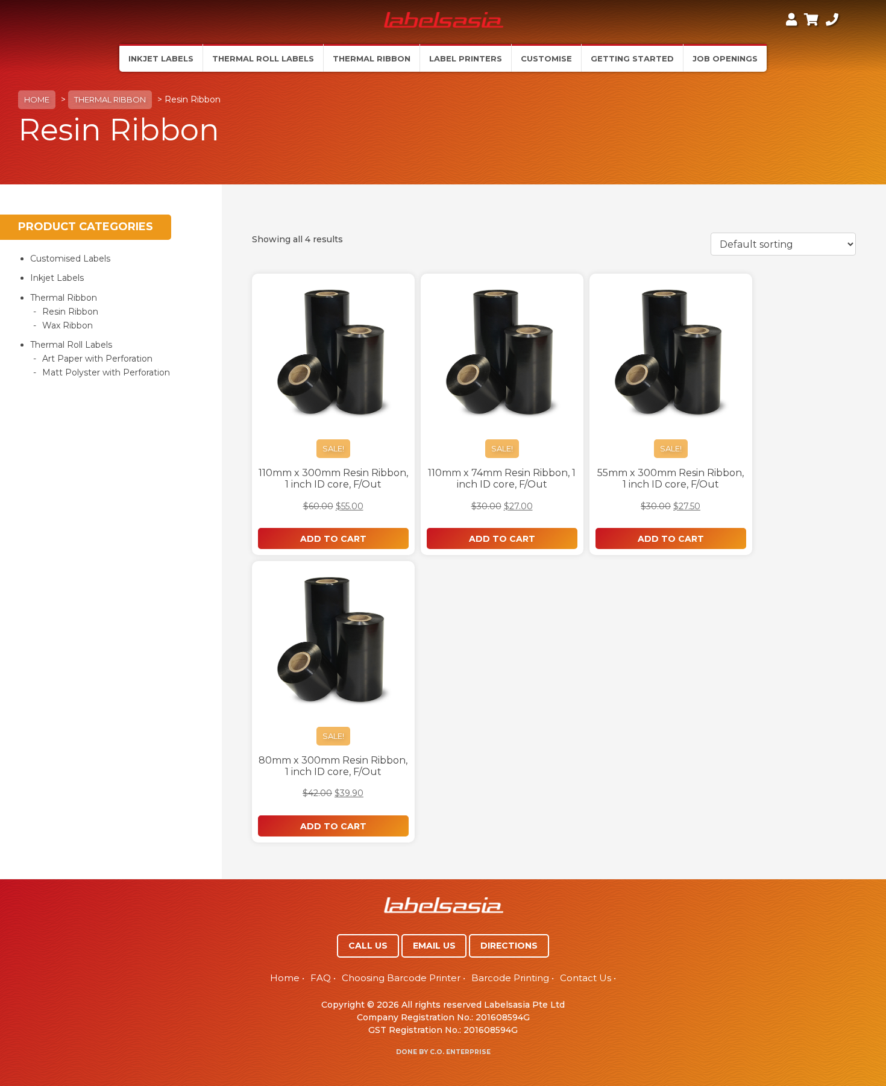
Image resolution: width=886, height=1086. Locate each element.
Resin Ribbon (70, 311)
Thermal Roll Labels (71, 344)
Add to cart (333, 538)
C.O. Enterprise (460, 1052)
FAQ (320, 978)
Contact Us (585, 978)
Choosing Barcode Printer (401, 978)
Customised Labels (70, 258)
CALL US (368, 945)
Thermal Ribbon (110, 99)
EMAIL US (434, 945)
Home (36, 99)
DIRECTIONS (509, 945)
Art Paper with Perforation (97, 358)
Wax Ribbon (67, 325)
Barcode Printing (510, 978)
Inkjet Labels (57, 277)
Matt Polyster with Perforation (106, 372)
